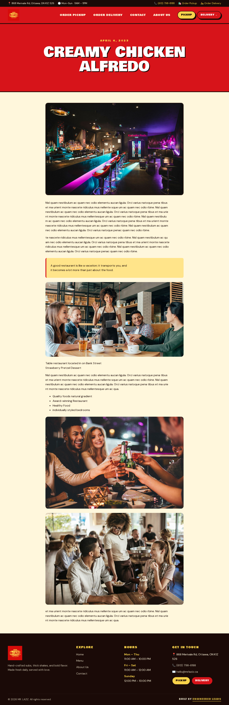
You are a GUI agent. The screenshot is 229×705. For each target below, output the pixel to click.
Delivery (202, 680)
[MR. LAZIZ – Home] (18, 15)
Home (80, 654)
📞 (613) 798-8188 (164, 3)
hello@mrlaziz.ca (187, 672)
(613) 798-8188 (186, 665)
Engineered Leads (207, 699)
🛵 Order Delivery (211, 3)
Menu (79, 661)
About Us (161, 15)
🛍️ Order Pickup (187, 3)
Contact (138, 15)
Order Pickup (73, 15)
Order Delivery (108, 15)
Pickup (186, 15)
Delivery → (209, 15)
